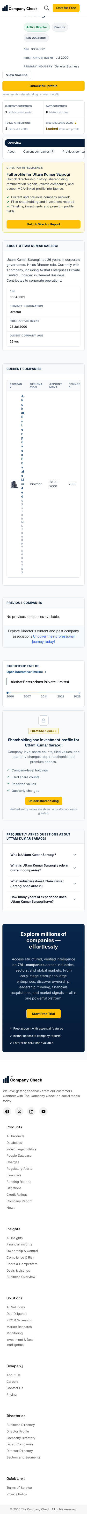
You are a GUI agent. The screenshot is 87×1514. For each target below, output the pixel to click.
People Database (19, 1155)
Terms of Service (19, 1487)
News (11, 1208)
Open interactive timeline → (26, 672)
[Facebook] (7, 1111)
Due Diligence (17, 1314)
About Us (14, 1375)
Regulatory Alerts (19, 1168)
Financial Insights (19, 1244)
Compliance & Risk (20, 1257)
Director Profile (18, 1431)
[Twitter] (19, 1111)
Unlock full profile (44, 86)
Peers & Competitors (22, 1264)
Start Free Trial (43, 1014)
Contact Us (15, 1388)
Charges (13, 1162)
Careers (13, 1381)
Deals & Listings (18, 1270)
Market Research (19, 1327)
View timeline (17, 75)
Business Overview (21, 1277)
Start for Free (66, 8)
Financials (14, 1175)
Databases (14, 1143)
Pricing (12, 1394)
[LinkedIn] (31, 1111)
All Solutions (16, 1307)
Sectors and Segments (23, 1457)
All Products (15, 1136)
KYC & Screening (19, 1320)
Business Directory (21, 1425)
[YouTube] (43, 1111)
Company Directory (21, 1438)
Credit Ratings (17, 1194)
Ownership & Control (22, 1251)
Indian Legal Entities (21, 1149)
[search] (46, 8)
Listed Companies (20, 1444)
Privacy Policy (17, 1494)
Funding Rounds (19, 1182)
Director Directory (20, 1451)
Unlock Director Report (43, 224)
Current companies (38, 151)
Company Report (19, 1201)
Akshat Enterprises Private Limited (22, 446)
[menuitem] (11, 151)
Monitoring (15, 1333)
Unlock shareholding (44, 801)
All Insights (15, 1238)
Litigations (14, 1188)
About (11, 151)
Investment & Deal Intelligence (20, 1342)
